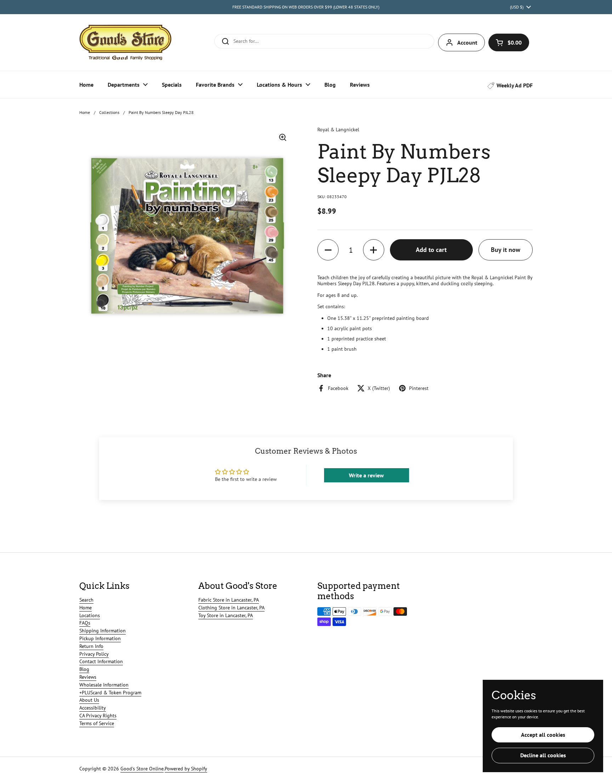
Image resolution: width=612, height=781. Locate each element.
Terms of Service (96, 723)
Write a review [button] (366, 475)
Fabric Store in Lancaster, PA (228, 600)
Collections (109, 112)
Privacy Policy (94, 654)
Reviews (87, 677)
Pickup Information (100, 638)
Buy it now (505, 250)
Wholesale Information (104, 685)
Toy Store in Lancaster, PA (225, 615)
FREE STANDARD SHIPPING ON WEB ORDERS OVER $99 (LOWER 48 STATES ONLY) (305, 7)
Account (467, 42)
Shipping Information (102, 630)
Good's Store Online (142, 768)
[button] (508, 42)
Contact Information (101, 661)
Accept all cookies (543, 734)
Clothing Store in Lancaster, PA (231, 607)
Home (84, 112)
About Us (89, 700)
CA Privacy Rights (98, 715)
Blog (84, 669)
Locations (89, 615)
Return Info (91, 646)
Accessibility (92, 708)
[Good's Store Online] (125, 42)
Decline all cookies (543, 755)
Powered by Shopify (186, 768)
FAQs (84, 623)
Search (86, 600)
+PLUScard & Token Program (110, 692)
